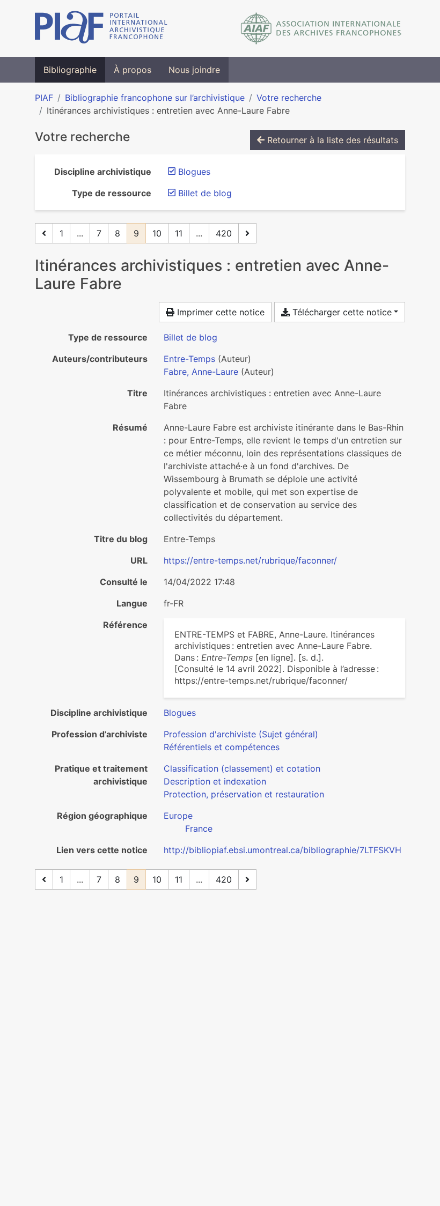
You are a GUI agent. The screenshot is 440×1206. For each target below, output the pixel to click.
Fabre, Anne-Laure (201, 371)
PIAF (44, 97)
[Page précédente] (44, 233)
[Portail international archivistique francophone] (101, 28)
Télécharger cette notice (341, 312)
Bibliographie (70, 69)
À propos (132, 69)
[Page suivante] (247, 233)
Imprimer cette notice (219, 312)
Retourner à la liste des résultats (331, 140)
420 (224, 233)
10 (157, 233)
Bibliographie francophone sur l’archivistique (155, 97)
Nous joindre (194, 69)
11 (178, 233)
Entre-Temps (189, 358)
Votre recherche (288, 97)
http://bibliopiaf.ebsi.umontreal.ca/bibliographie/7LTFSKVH (282, 850)
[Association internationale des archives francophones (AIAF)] (321, 28)
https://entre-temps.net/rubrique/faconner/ (250, 560)
